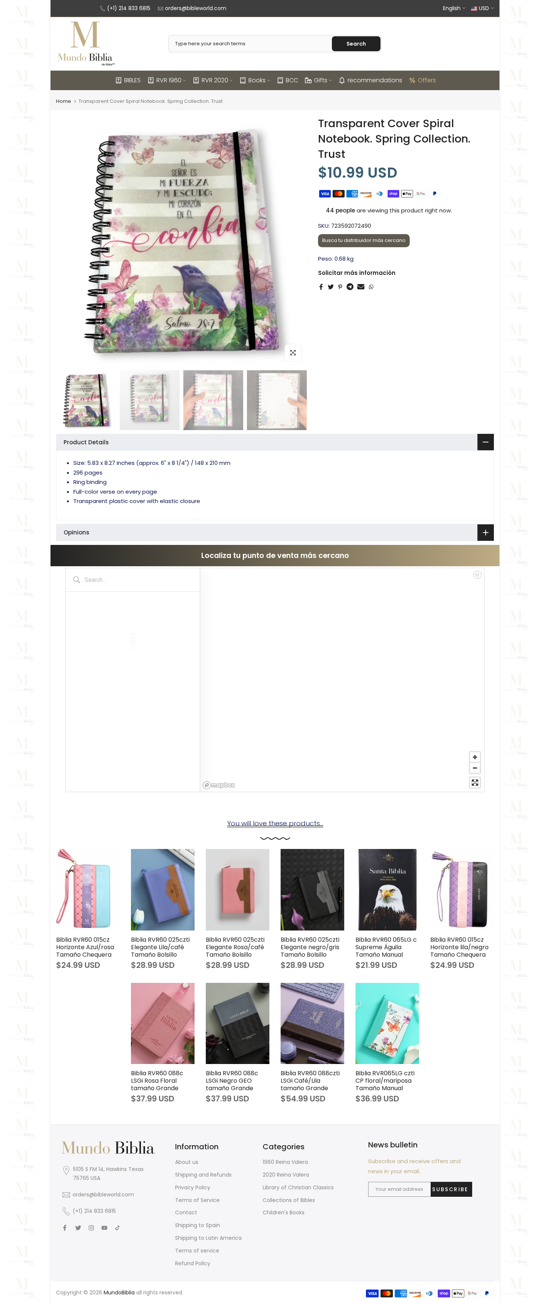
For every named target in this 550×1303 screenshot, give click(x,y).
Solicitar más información (356, 272)
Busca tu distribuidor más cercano (364, 240)
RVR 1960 (168, 80)
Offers (427, 80)
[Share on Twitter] (331, 286)
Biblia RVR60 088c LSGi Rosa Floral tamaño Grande (157, 1080)
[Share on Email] (360, 286)
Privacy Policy (192, 1187)
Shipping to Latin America (208, 1238)
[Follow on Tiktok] (117, 1227)
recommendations (375, 80)
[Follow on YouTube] (104, 1227)
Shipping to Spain (197, 1225)
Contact (186, 1212)
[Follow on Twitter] (78, 1227)
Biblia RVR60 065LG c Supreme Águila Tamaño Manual (386, 947)
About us (186, 1162)
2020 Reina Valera (286, 1174)
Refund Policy (192, 1263)
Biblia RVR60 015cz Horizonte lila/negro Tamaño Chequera (459, 947)
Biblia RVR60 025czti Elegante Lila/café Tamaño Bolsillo (160, 947)
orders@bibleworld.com (195, 8)
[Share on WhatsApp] (371, 286)
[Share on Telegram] (350, 286)
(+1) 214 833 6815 (128, 8)
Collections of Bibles (289, 1200)
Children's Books (284, 1212)
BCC (292, 80)
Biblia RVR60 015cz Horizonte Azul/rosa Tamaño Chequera (85, 947)
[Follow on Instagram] (91, 1227)
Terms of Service (197, 1200)
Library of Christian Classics (298, 1187)
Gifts (320, 80)
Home (63, 101)
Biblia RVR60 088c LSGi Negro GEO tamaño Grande (232, 1080)
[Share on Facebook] (321, 286)
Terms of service (197, 1250)
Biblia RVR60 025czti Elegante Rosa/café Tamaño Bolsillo (235, 947)
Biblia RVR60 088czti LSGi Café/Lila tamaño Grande (310, 1080)
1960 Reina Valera (285, 1162)
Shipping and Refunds (203, 1174)
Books (257, 80)
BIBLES (132, 80)
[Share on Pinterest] (340, 286)
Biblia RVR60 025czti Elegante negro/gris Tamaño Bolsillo (310, 947)
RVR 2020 (215, 80)
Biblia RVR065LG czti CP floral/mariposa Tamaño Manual (385, 1080)
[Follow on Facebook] (65, 1227)
